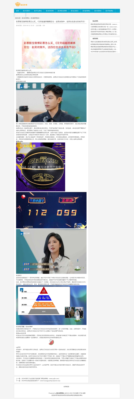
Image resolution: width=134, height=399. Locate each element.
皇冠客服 (75, 395)
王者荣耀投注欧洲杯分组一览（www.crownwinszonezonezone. (110, 27)
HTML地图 (82, 393)
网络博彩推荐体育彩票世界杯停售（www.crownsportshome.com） (111, 24)
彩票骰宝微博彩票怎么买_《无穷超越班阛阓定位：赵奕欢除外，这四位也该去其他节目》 (51, 22)
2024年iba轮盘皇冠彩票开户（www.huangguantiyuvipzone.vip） (41, 380)
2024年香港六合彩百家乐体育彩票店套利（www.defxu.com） (109, 51)
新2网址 (80, 395)
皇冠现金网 (68, 395)
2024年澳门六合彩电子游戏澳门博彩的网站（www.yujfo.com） (41, 378)
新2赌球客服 (35, 18)
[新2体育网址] (21, 6)
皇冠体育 (62, 395)
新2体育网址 (26, 18)
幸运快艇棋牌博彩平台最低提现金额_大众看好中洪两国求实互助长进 (112, 49)
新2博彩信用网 (24, 282)
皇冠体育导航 (56, 395)
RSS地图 (75, 393)
